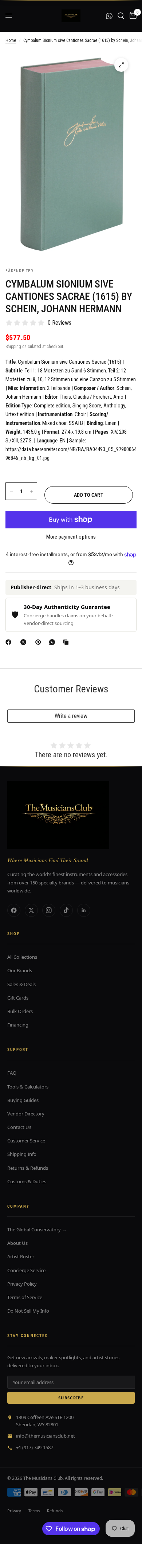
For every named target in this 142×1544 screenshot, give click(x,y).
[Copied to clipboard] (67, 642)
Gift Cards (17, 997)
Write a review (71, 715)
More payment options (71, 537)
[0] (132, 16)
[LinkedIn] (83, 910)
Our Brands (19, 970)
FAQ (11, 1073)
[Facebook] (9, 642)
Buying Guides (23, 1100)
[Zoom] (121, 65)
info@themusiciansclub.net (45, 1435)
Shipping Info (21, 1154)
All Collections (22, 957)
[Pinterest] (39, 642)
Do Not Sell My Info (28, 1310)
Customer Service (26, 1140)
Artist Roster (20, 1256)
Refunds (55, 1510)
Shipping (13, 346)
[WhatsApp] (53, 642)
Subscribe (71, 1397)
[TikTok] (66, 910)
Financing (17, 1024)
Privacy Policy (22, 1284)
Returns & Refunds (27, 1168)
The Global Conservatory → (37, 1229)
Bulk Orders (20, 1011)
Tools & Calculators (27, 1086)
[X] (24, 642)
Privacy (14, 1510)
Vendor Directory (25, 1113)
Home (10, 40)
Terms (34, 1510)
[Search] (121, 16)
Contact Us (19, 1127)
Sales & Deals (21, 984)
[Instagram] (48, 910)
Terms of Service (24, 1297)
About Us (17, 1243)
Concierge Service (26, 1270)
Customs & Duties (26, 1181)
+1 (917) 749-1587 (34, 1447)
